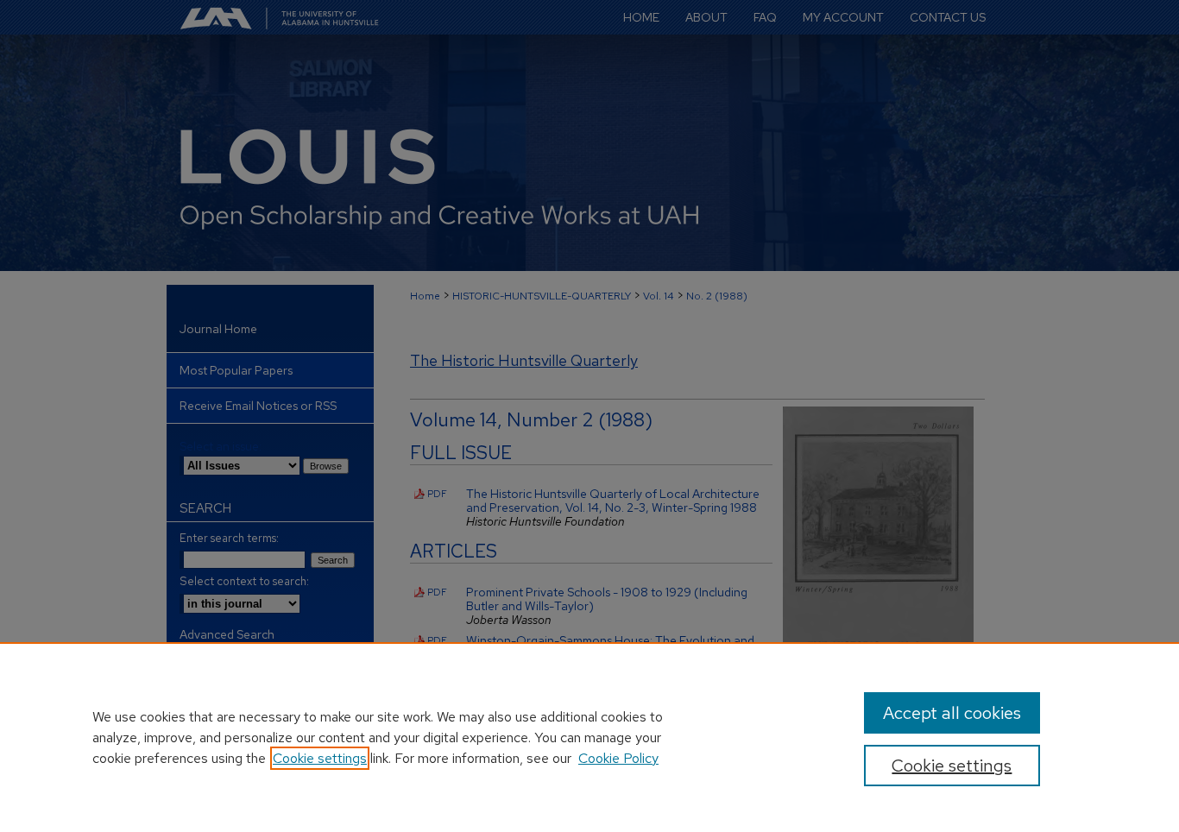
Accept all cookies (952, 713)
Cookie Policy (618, 758)
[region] (589, 737)
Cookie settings (320, 758)
